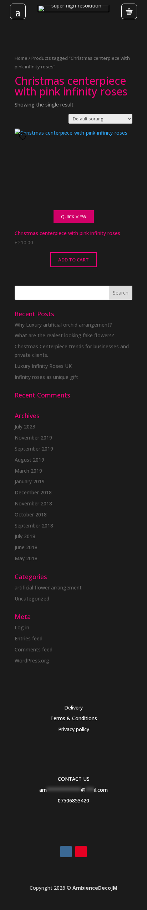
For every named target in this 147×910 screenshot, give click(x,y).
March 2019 (28, 470)
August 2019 (29, 459)
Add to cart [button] (73, 259)
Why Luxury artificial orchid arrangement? (63, 324)
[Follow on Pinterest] (81, 851)
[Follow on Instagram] (66, 851)
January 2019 (30, 481)
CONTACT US (74, 778)
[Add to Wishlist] (23, 136)
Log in (22, 627)
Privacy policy (73, 729)
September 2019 (34, 448)
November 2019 (33, 437)
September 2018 (34, 525)
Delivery (73, 707)
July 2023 (25, 426)
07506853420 (73, 800)
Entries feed (28, 638)
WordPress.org (32, 660)
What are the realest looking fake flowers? (64, 335)
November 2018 (33, 503)
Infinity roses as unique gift (46, 377)
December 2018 (33, 492)
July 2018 (25, 536)
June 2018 (26, 547)
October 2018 (31, 514)
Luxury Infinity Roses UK (43, 366)
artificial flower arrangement (48, 587)
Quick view (73, 216)
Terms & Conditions (73, 718)
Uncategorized (32, 598)
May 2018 (26, 558)
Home (21, 58)
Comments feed (33, 649)
